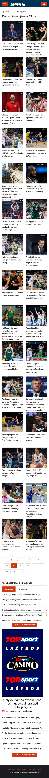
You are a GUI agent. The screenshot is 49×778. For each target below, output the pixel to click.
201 (7, 572)
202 (15, 572)
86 (21, 566)
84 (7, 566)
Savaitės (9, 589)
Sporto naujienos (9, 12)
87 (28, 566)
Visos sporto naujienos (24, 625)
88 (35, 566)
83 (37, 560)
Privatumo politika (34, 770)
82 (30, 560)
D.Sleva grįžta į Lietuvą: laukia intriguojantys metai (23, 594)
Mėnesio (23, 589)
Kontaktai (11, 770)
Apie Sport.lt (21, 770)
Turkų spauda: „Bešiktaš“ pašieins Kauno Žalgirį (22, 615)
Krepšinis (22, 12)
